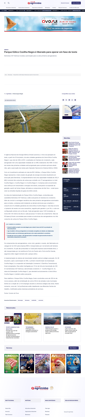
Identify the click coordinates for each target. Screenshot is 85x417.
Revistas (47, 411)
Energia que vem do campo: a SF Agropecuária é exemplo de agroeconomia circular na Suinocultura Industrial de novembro (29, 236)
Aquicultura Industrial (30, 411)
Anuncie (7, 411)
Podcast (47, 414)
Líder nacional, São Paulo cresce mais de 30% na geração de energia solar (51, 331)
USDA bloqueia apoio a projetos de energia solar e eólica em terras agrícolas (32, 331)
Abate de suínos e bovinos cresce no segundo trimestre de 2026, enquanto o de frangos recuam (74, 151)
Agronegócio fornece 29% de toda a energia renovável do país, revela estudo (71, 331)
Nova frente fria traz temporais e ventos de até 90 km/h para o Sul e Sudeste (74, 144)
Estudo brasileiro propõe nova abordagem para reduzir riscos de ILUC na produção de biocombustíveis (29, 228)
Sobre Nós (8, 408)
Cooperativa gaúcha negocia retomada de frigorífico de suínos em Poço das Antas (74, 170)
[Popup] (4, 3)
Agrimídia (8, 93)
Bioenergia (16, 93)
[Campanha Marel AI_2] (71, 112)
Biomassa (27, 414)
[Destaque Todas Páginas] (42, 24)
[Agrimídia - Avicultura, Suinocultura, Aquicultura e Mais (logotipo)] (34, 3)
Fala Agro (47, 408)
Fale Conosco (8, 414)
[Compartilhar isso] (63, 100)
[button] (8, 3)
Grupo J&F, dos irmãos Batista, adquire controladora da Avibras (74, 164)
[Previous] (6, 327)
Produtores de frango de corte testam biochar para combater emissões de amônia (74, 158)
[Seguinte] (78, 327)
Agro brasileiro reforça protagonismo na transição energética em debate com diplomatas (30, 231)
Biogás (21, 93)
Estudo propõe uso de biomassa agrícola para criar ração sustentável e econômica (28, 233)
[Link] (11, 363)
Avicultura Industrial (30, 408)
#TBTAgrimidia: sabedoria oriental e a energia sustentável (12, 330)
